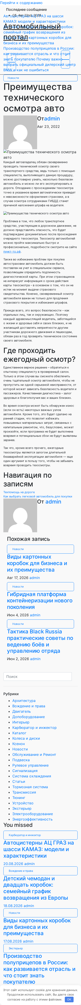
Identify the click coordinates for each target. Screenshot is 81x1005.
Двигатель (21, 711)
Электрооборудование (32, 814)
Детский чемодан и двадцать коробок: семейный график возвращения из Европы (35, 888)
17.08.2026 (13, 941)
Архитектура (24, 700)
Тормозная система (30, 787)
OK (69, 999)
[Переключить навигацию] (10, 52)
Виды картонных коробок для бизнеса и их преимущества (37, 563)
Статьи (18, 781)
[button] (11, 57)
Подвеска (21, 760)
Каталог (19, 733)
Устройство (23, 803)
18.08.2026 (13, 905)
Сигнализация (25, 770)
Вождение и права (28, 706)
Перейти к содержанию (21, 2)
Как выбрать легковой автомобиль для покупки (37, 496)
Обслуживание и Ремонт (34, 754)
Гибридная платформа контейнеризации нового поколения (39, 600)
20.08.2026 (13, 863)
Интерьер (20, 722)
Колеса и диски (26, 738)
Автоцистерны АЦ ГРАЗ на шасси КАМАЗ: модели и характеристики (38, 849)
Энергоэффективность (32, 819)
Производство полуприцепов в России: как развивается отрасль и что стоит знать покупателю (39, 969)
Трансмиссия (24, 792)
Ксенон (18, 743)
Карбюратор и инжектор (34, 727)
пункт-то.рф (12, 251)
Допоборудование (28, 716)
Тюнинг (18, 797)
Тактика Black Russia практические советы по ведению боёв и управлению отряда (40, 641)
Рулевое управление (30, 765)
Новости (13, 78)
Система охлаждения (31, 776)
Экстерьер (22, 808)
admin (52, 118)
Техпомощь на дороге (19, 492)
